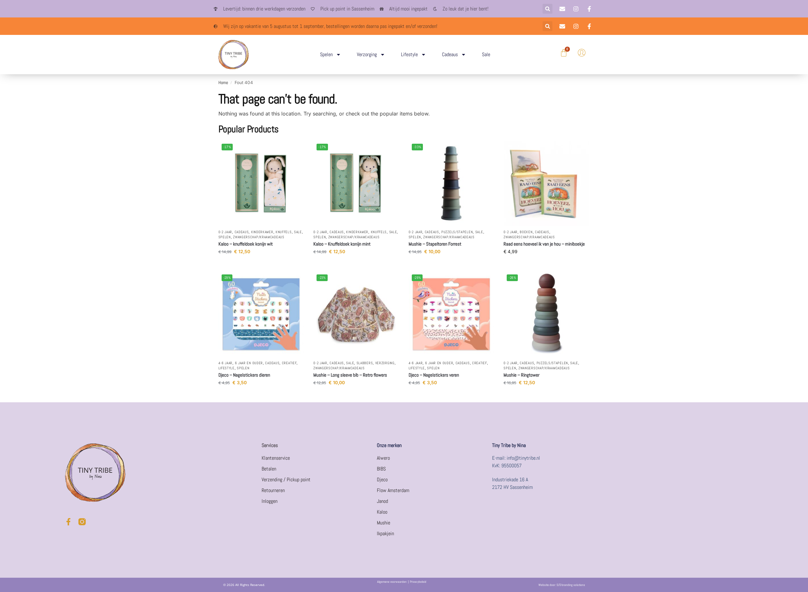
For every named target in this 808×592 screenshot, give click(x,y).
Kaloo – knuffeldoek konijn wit (245, 244)
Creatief (289, 363)
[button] (547, 9)
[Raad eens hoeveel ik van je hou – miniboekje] (546, 183)
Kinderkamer (262, 232)
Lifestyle (409, 54)
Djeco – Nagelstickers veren (434, 375)
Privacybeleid (418, 582)
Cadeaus (450, 54)
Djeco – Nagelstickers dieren (244, 375)
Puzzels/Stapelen (457, 232)
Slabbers (365, 363)
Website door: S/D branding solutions (561, 585)
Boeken (526, 232)
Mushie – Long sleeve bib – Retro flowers (350, 375)
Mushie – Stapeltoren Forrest (435, 244)
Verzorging (367, 54)
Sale (486, 54)
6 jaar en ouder (249, 363)
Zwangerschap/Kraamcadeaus (258, 237)
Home (223, 82)
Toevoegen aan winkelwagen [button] (261, 265)
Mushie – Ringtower (521, 375)
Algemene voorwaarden (392, 582)
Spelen (326, 54)
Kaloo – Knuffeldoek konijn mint (342, 244)
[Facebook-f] (68, 521)
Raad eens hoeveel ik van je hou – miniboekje (544, 244)
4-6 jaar (225, 363)
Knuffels (284, 232)
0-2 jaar (225, 232)
